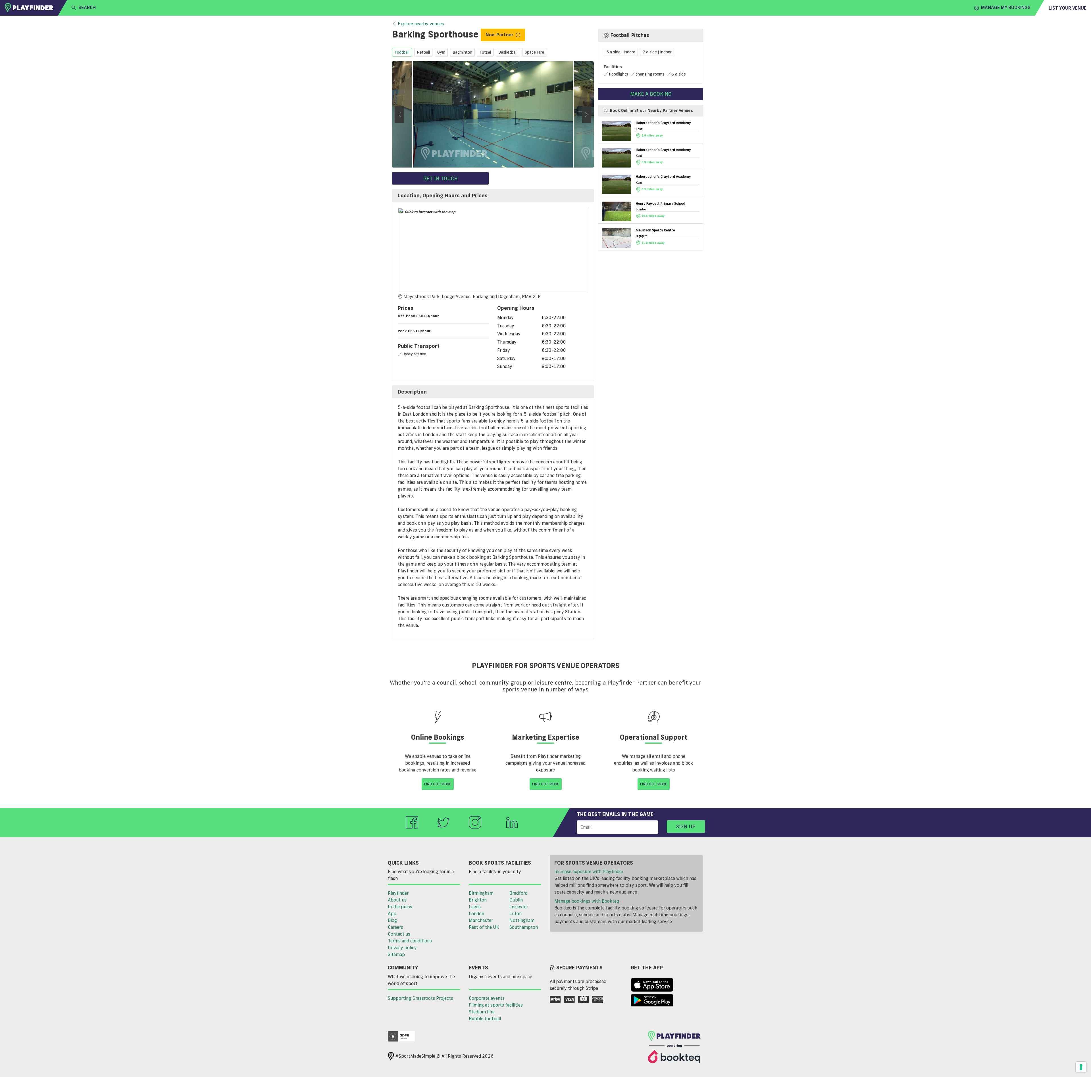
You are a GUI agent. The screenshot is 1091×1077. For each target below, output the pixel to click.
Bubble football (485, 1018)
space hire (534, 52)
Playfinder (398, 893)
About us (397, 900)
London (476, 913)
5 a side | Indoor (620, 52)
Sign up (686, 826)
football (402, 52)
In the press (400, 906)
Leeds (475, 906)
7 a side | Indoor (657, 52)
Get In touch (440, 178)
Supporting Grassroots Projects (420, 998)
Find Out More (437, 784)
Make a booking (650, 93)
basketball (507, 52)
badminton (462, 52)
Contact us (399, 934)
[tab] (493, 195)
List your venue (1067, 8)
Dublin (516, 900)
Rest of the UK (484, 927)
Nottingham (521, 920)
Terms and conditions (410, 941)
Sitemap (396, 954)
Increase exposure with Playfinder (588, 871)
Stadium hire (482, 1012)
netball (423, 52)
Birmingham (481, 893)
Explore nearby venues (421, 23)
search (87, 7)
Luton (515, 913)
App (392, 913)
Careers (395, 927)
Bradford (518, 893)
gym (441, 52)
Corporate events (487, 998)
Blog (392, 920)
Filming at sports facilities (496, 1005)
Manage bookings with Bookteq (586, 901)
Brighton (478, 900)
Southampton (523, 927)
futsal (485, 52)
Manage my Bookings (1005, 7)
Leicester (518, 906)
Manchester (481, 920)
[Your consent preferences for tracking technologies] (1081, 1067)
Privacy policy (402, 947)
